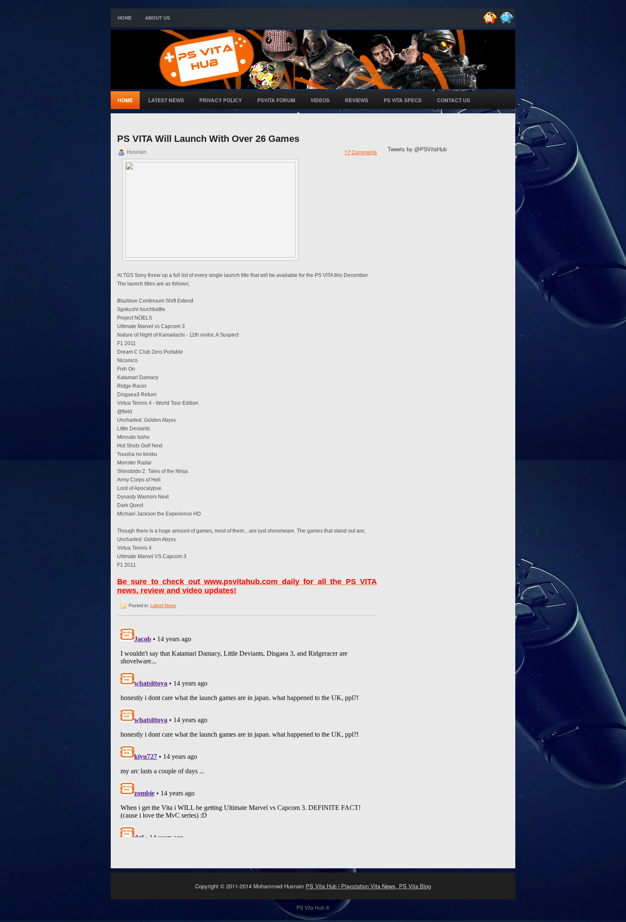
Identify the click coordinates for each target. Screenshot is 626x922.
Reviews (356, 100)
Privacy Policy (220, 100)
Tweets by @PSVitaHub (417, 149)
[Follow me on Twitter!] (507, 22)
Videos (320, 100)
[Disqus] (247, 730)
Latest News (166, 100)
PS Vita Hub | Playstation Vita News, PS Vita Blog (368, 886)
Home (125, 17)
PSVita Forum (276, 100)
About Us (157, 17)
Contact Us (453, 100)
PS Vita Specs (403, 100)
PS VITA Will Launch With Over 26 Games (208, 138)
